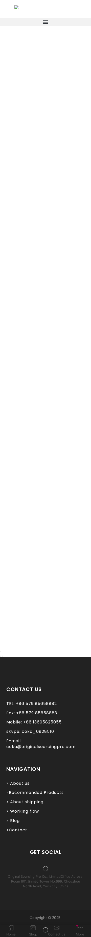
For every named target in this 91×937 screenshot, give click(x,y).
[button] (45, 22)
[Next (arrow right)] (2, 656)
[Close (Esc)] (0, 651)
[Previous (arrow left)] (0, 656)
